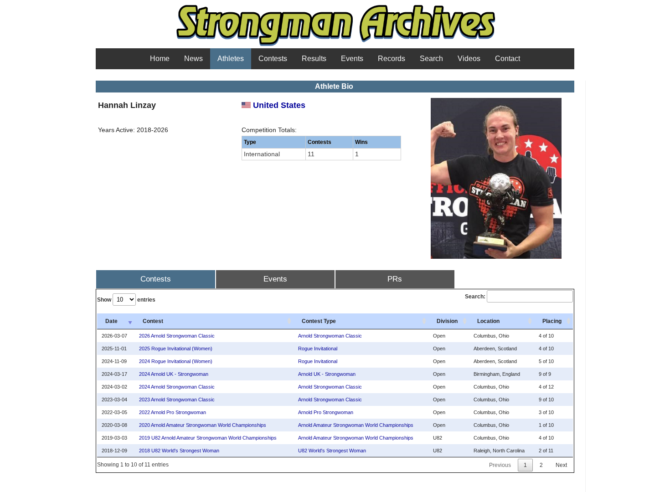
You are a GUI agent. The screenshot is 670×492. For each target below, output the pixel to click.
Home (160, 58)
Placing (552, 321)
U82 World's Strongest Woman (332, 450)
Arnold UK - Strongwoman (327, 374)
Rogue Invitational (317, 348)
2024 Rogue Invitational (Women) (175, 361)
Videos (469, 58)
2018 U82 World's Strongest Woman (179, 450)
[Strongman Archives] (335, 45)
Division (447, 321)
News (193, 58)
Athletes (230, 58)
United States (278, 105)
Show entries (126, 300)
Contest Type (319, 321)
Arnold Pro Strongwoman (325, 412)
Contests (272, 58)
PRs (394, 279)
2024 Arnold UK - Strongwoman (173, 374)
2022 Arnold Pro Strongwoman (172, 412)
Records (391, 58)
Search (431, 58)
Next (561, 465)
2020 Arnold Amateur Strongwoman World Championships (202, 425)
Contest (153, 321)
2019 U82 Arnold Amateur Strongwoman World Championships (208, 438)
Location (488, 321)
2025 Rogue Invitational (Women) (175, 348)
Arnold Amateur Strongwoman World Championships (355, 425)
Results (314, 58)
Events (352, 58)
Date (111, 321)
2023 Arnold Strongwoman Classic (177, 399)
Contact (507, 58)
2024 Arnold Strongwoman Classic (177, 387)
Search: (475, 296)
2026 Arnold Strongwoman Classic (177, 335)
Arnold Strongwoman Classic (330, 335)
